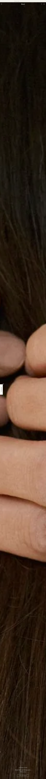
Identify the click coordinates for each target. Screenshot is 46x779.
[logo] (23, 4)
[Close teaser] (3, 384)
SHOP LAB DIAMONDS (23, 775)
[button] (1, 389)
